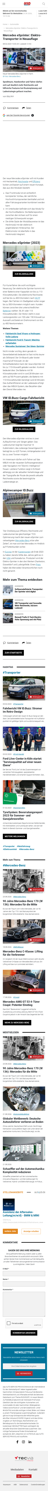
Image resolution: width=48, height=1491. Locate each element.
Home (5, 24)
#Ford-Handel (18, 754)
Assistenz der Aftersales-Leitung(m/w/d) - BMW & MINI (21, 1214)
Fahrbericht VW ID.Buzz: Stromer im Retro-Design (22, 710)
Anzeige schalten (31, 1231)
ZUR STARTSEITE (13, 652)
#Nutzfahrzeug (23, 846)
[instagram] (23, 1442)
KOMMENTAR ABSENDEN (24, 1333)
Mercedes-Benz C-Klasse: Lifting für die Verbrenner (23, 953)
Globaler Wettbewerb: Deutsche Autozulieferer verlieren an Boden (23, 1120)
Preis (38, 564)
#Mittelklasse (18, 947)
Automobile (14, 24)
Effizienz (36, 181)
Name (5, 1279)
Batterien (7, 310)
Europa (8, 552)
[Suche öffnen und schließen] (43, 4)
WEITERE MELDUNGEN (15, 836)
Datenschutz (24, 1485)
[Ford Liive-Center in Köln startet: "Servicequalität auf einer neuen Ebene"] (24, 739)
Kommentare (12, 108)
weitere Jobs (10, 1231)
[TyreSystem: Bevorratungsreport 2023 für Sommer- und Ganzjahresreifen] (24, 792)
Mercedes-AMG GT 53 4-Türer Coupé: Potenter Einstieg (21, 1003)
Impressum (7, 1485)
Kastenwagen (24, 552)
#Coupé (16, 997)
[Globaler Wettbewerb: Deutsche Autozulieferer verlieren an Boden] (24, 1099)
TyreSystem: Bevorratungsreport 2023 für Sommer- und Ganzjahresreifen (22, 815)
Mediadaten (17, 1469)
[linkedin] (30, 1442)
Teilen (28, 108)
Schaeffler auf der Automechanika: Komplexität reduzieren (24, 1170)
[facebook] (17, 1442)
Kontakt (33, 1469)
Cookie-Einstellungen (38, 1485)
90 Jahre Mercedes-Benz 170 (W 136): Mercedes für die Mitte (23, 903)
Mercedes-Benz (22, 540)
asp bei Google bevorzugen (18, 115)
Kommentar (7, 1290)
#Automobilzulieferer (21, 1114)
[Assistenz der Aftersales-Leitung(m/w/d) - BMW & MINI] (9, 1204)
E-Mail (5, 1269)
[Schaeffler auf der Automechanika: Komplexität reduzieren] (24, 1149)
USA (9, 558)
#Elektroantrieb (10, 849)
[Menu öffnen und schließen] (4, 4)
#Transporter (11, 672)
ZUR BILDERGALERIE (24, 274)
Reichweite (23, 181)
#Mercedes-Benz (26, 849)
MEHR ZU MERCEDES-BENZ (17, 1022)
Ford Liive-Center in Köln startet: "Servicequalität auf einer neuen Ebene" (22, 762)
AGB (15, 1485)
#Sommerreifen (19, 808)
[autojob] (39, 1192)
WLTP (37, 298)
